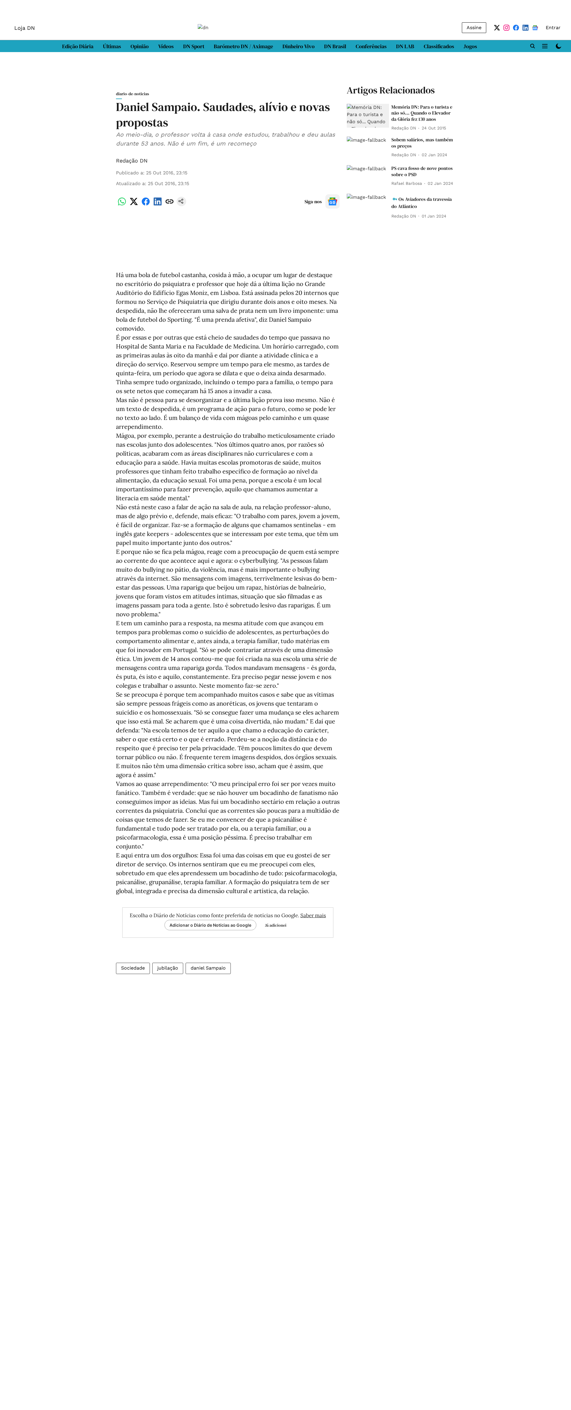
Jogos (470, 46)
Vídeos (166, 46)
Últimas (112, 46)
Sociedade (133, 968)
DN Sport (193, 46)
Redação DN (132, 160)
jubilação (167, 968)
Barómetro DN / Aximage (243, 46)
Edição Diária (77, 46)
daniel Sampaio (208, 968)
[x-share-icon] (134, 204)
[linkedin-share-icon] (157, 204)
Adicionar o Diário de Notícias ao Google (210, 925)
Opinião (140, 46)
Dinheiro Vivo (299, 46)
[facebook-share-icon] (145, 204)
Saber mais (313, 915)
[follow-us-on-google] (332, 201)
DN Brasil (335, 46)
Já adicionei (275, 925)
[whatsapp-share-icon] (122, 204)
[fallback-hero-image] (368, 116)
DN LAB (405, 46)
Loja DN (24, 28)
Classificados (439, 46)
